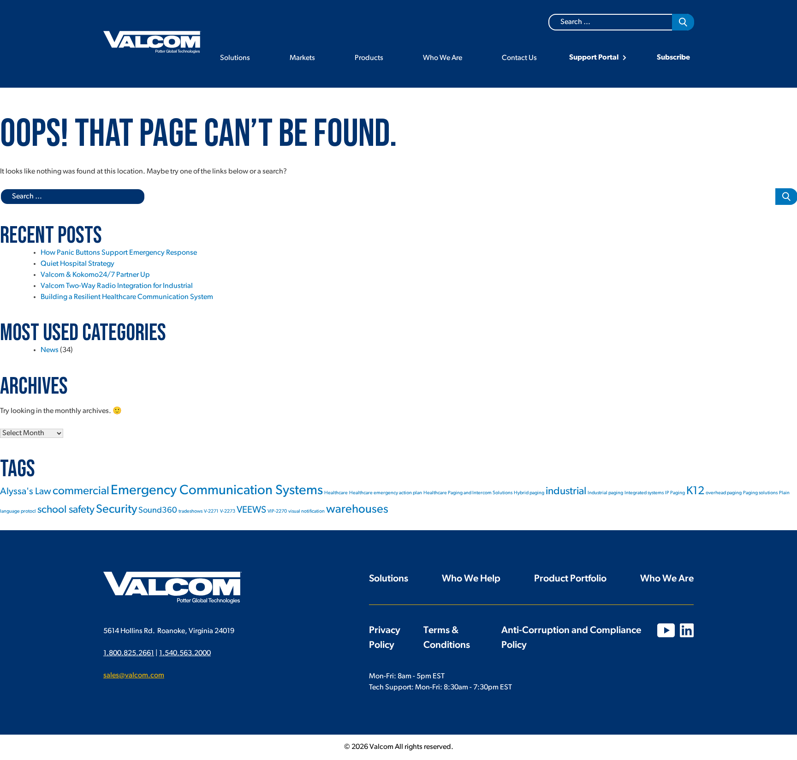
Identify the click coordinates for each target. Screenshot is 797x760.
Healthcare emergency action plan (385, 493)
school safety (66, 510)
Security (116, 509)
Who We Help (471, 579)
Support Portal (594, 57)
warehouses (357, 509)
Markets (302, 58)
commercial (81, 491)
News (50, 350)
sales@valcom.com (133, 675)
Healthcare (336, 493)
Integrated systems (644, 493)
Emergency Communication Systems (217, 490)
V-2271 (211, 511)
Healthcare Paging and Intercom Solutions (467, 493)
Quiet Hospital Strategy (77, 264)
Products (369, 58)
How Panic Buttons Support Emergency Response (119, 253)
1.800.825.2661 (128, 653)
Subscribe (673, 57)
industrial (566, 491)
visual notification (306, 511)
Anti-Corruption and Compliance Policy (571, 638)
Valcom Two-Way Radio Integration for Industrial (117, 286)
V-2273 (227, 511)
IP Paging (675, 493)
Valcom (152, 42)
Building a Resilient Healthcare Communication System (127, 297)
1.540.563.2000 (185, 653)
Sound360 (157, 510)
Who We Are (442, 58)
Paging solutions (760, 493)
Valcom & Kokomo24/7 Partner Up (95, 275)
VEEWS (251, 510)
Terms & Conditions (446, 638)
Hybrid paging (529, 493)
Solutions (235, 58)
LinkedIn (687, 630)
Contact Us (519, 58)
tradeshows (190, 511)
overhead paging (724, 493)
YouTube (666, 630)
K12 (695, 491)
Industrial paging (605, 493)
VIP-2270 (277, 511)
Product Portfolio (570, 579)
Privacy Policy (384, 638)
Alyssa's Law (25, 492)
